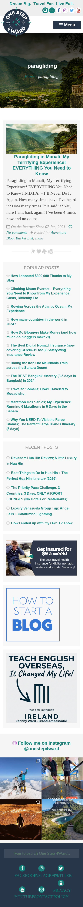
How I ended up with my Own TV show (41, 523)
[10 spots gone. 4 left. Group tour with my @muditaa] (62, 819)
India (39, 238)
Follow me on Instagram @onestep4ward (44, 745)
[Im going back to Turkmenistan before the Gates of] (21, 819)
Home (29, 76)
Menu (69, 25)
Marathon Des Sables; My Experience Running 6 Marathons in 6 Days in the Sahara (38, 406)
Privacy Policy (61, 893)
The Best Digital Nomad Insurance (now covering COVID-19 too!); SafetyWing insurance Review (40, 350)
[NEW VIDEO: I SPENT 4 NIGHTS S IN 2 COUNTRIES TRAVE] (62, 778)
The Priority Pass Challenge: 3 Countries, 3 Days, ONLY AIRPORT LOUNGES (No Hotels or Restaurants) (36, 493)
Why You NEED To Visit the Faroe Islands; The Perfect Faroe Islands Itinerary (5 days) (40, 424)
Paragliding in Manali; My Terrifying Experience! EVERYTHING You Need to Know (42, 165)
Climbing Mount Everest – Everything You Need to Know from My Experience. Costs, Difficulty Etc (38, 293)
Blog (10, 238)
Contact (42, 896)
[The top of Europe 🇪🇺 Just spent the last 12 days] (21, 778)
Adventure (58, 232)
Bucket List (24, 238)
